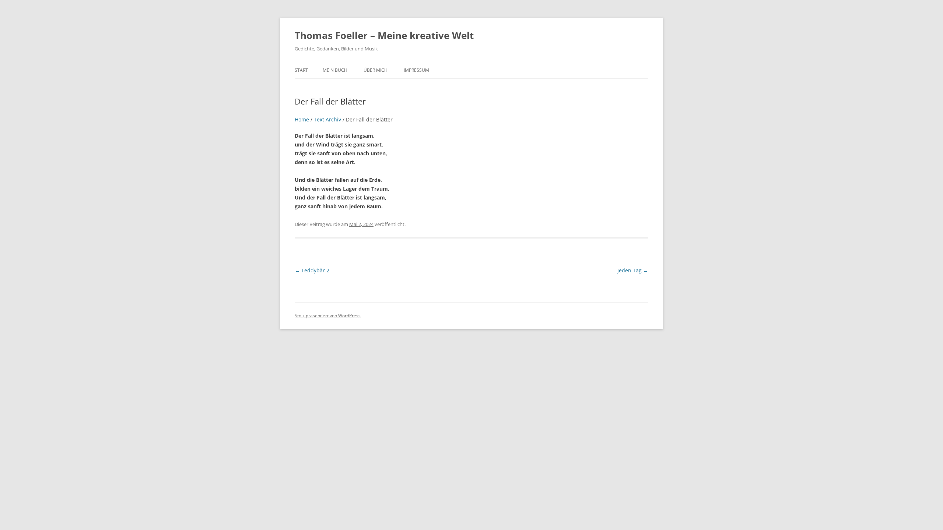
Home (302, 119)
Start (301, 70)
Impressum (416, 70)
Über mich (376, 70)
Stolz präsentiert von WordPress (328, 315)
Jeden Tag (632, 270)
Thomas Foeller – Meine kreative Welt (384, 35)
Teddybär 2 (312, 270)
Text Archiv (327, 119)
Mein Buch (335, 70)
